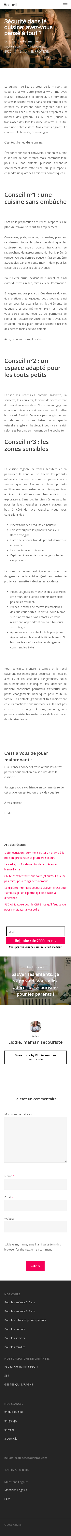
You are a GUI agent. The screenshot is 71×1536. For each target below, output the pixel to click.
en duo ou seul (13, 1412)
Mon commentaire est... (19, 1114)
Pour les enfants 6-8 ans (20, 1311)
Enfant (24, 51)
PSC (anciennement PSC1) (21, 1366)
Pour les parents (14, 1329)
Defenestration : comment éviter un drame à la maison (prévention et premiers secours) (34, 855)
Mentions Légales (15, 1490)
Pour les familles (14, 1347)
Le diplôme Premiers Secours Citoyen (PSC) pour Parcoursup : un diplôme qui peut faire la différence (35, 893)
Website (9, 1218)
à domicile (10, 1438)
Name (9, 1176)
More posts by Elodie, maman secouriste (35, 1057)
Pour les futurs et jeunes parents (25, 1320)
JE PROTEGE (40, 51)
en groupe (10, 1420)
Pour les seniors (14, 1338)
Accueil (10, 4)
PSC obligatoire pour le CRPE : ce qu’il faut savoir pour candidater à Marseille (35, 907)
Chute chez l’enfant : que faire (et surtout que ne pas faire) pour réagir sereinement (35, 878)
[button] (65, 4)
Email (9, 1197)
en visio (9, 1429)
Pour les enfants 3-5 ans (20, 1302)
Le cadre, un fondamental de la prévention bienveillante (31, 866)
